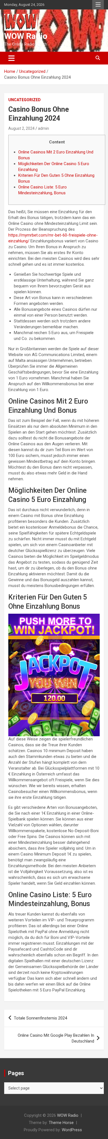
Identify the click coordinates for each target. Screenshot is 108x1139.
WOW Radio (25, 36)
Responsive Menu (98, 4)
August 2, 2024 (21, 128)
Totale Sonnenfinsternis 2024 (40, 1018)
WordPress (72, 1129)
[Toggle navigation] (11, 58)
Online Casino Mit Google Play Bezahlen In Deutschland (56, 1038)
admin (43, 128)
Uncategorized (24, 100)
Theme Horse (61, 1122)
